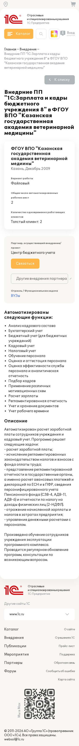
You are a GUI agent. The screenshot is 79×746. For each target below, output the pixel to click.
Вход (71, 33)
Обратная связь (64, 663)
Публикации (15, 646)
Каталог (11, 629)
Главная (10, 49)
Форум (10, 671)
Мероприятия (16, 654)
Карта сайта (66, 679)
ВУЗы (15, 296)
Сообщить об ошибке (60, 671)
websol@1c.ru (14, 739)
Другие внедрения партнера (41, 279)
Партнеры (13, 663)
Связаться (25, 264)
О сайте (69, 629)
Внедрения (28, 49)
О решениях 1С (65, 637)
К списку (62, 80)
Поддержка (67, 654)
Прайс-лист (67, 646)
